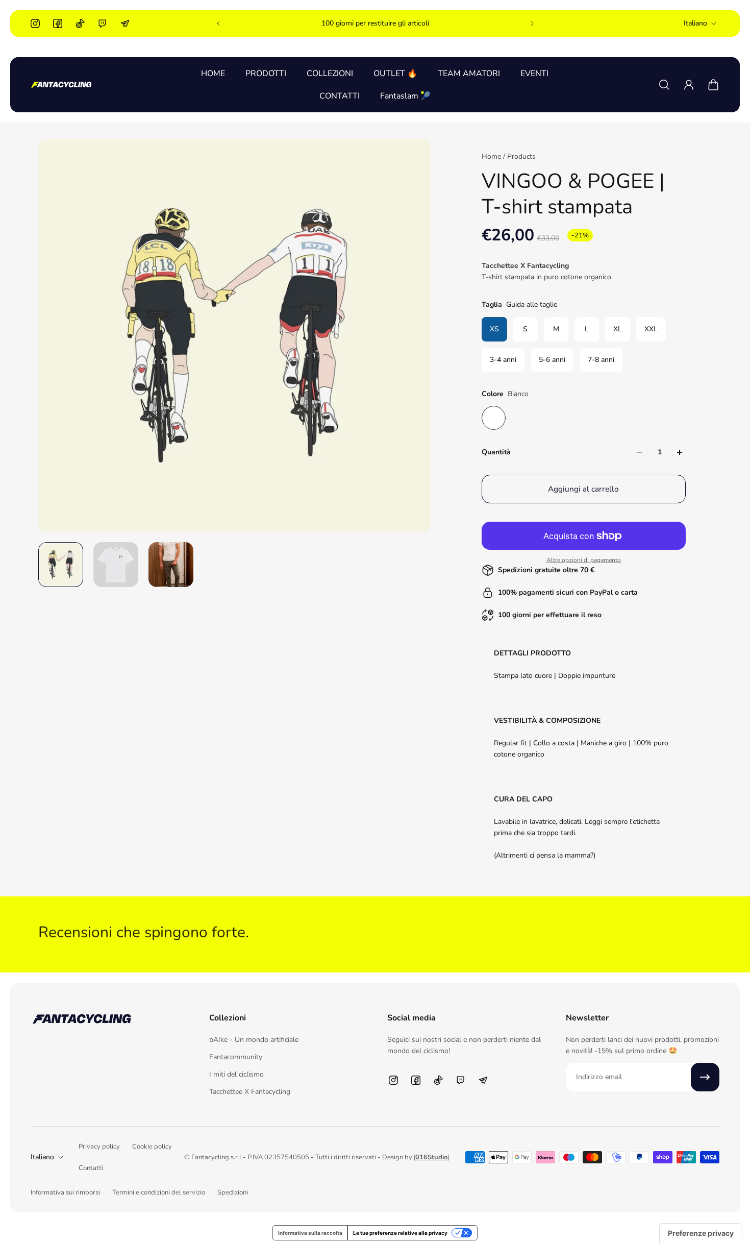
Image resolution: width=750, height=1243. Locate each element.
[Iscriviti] (705, 1077)
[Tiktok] (80, 23)
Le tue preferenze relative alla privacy (400, 1233)
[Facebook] (57, 23)
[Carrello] (713, 85)
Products (521, 156)
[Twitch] (102, 23)
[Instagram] (35, 23)
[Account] (689, 85)
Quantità (496, 452)
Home (492, 156)
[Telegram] (125, 23)
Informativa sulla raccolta (310, 1233)
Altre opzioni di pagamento (583, 560)
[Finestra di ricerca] (664, 85)
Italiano (695, 23)
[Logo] (61, 85)
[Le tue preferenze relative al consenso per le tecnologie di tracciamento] (701, 1233)
